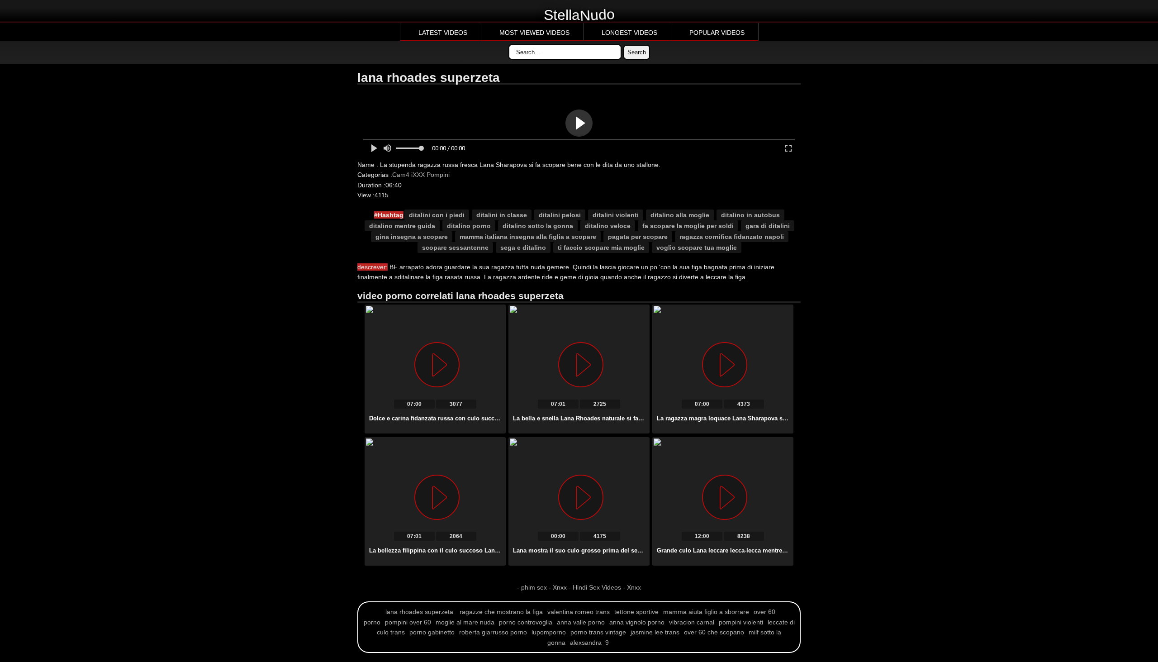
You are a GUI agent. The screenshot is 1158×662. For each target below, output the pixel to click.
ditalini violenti (616, 215)
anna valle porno (581, 622)
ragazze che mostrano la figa (501, 611)
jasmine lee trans (655, 632)
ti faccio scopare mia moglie (601, 247)
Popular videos (717, 32)
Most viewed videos (534, 32)
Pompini (438, 174)
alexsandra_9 (589, 642)
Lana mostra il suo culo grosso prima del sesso (580, 550)
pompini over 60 (408, 622)
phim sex (535, 587)
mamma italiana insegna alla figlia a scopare (528, 236)
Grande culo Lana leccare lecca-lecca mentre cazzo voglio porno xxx (753, 550)
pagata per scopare (638, 236)
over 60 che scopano (714, 632)
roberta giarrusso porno (493, 632)
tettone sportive (636, 611)
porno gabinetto (432, 632)
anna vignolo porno (636, 622)
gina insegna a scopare (411, 236)
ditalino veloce (608, 225)
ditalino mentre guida (402, 225)
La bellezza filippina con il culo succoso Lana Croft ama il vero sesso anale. (476, 550)
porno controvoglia (525, 622)
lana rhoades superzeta (419, 611)
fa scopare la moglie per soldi (688, 225)
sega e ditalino (523, 247)
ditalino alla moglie (679, 215)
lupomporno (549, 632)
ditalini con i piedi (437, 215)
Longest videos (629, 32)
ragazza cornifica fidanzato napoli (731, 236)
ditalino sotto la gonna (538, 225)
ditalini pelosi (560, 215)
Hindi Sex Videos (597, 587)
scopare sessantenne (455, 247)
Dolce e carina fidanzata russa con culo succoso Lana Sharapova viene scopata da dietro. (495, 418)
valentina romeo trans (578, 611)
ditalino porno (469, 225)
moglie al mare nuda (465, 622)
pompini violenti (741, 622)
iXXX (418, 174)
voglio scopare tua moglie (696, 247)
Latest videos (442, 32)
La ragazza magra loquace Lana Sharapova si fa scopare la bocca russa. (758, 418)
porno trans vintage (598, 632)
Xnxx (560, 587)
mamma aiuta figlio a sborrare (706, 611)
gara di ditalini (767, 225)
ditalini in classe (501, 215)
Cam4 (400, 174)
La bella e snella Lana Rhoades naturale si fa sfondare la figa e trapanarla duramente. (632, 418)
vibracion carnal (691, 622)
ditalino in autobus (750, 215)
